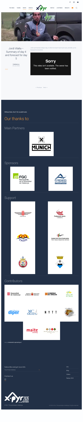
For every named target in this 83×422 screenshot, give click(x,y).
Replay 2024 (70, 378)
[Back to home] (41, 7)
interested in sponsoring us (14, 342)
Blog (67, 370)
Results (67, 8)
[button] (76, 7)
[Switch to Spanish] (72, 7)
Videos (31, 8)
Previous (39, 87)
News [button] (24, 8)
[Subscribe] (39, 370)
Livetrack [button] (59, 8)
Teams (18, 8)
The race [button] (11, 8)
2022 (6, 69)
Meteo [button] (52, 8)
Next (44, 87)
